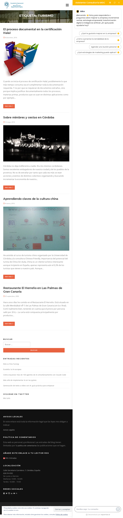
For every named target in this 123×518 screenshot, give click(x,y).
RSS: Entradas (11, 458)
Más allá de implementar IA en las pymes (20, 380)
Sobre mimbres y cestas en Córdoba (28, 117)
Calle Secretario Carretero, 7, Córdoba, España (21, 470)
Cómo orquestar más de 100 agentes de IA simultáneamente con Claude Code (34, 375)
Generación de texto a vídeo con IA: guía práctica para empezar (28, 385)
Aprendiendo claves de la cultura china (30, 199)
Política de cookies (62, 514)
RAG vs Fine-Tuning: (11, 364)
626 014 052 (8, 473)
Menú (67, 5)
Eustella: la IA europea (12, 369)
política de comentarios (27, 445)
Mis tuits (6, 398)
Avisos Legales (9, 430)
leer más (8, 106)
